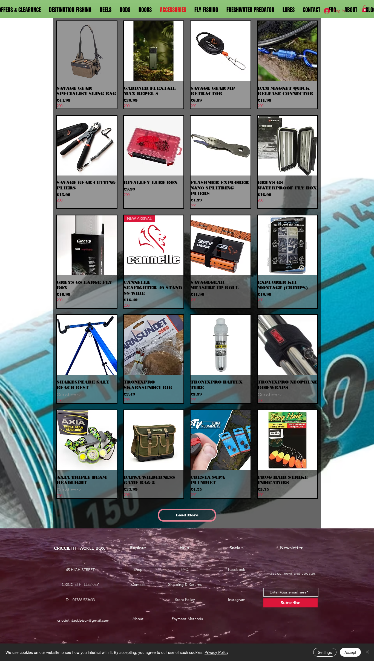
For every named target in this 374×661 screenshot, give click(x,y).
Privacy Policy (216, 652)
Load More (187, 515)
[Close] (367, 652)
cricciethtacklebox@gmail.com (83, 620)
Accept (350, 652)
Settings (325, 652)
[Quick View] (87, 51)
